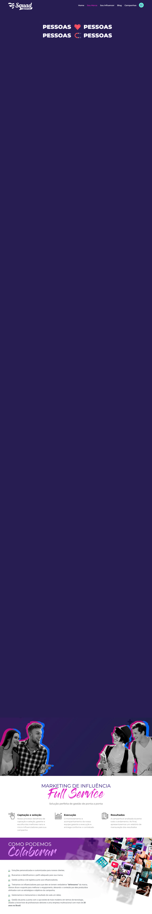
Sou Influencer (107, 5)
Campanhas (130, 5)
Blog (119, 5)
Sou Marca (92, 5)
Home (81, 5)
